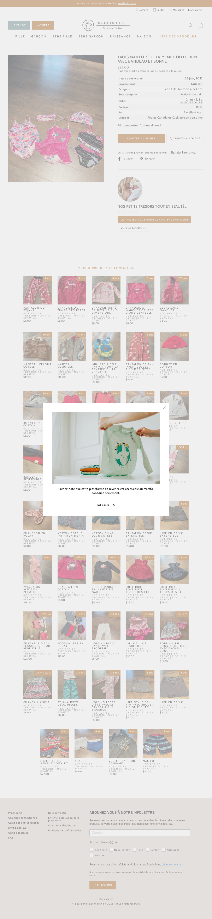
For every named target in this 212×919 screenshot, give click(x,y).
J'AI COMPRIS (106, 505)
